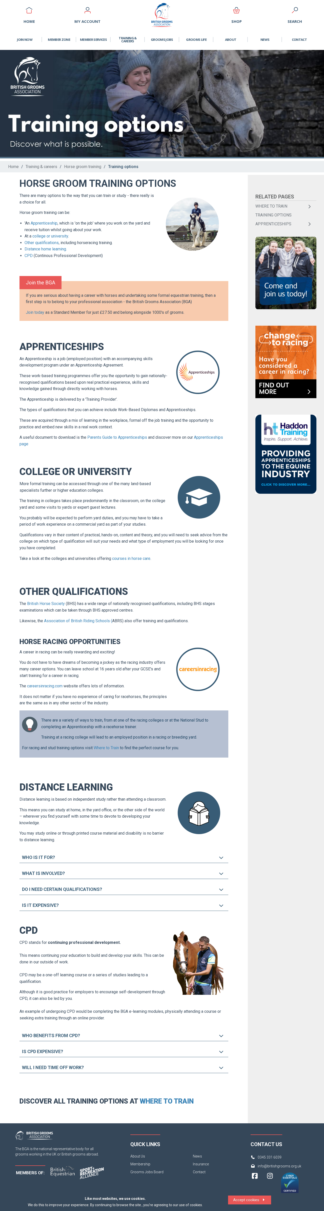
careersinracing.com (45, 686)
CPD (29, 255)
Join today (35, 312)
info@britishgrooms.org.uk (279, 1166)
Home (13, 166)
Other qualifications (42, 242)
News (264, 39)
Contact (299, 39)
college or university (50, 236)
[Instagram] (270, 1185)
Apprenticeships (273, 224)
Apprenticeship (44, 223)
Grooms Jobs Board (147, 1172)
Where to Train (106, 747)
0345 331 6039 (269, 1157)
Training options (123, 166)
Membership (140, 1164)
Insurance (201, 1164)
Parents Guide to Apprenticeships (117, 437)
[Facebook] (255, 1185)
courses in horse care (131, 558)
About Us (137, 1156)
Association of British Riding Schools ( (78, 620)
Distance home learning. (46, 249)
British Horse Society (46, 603)
